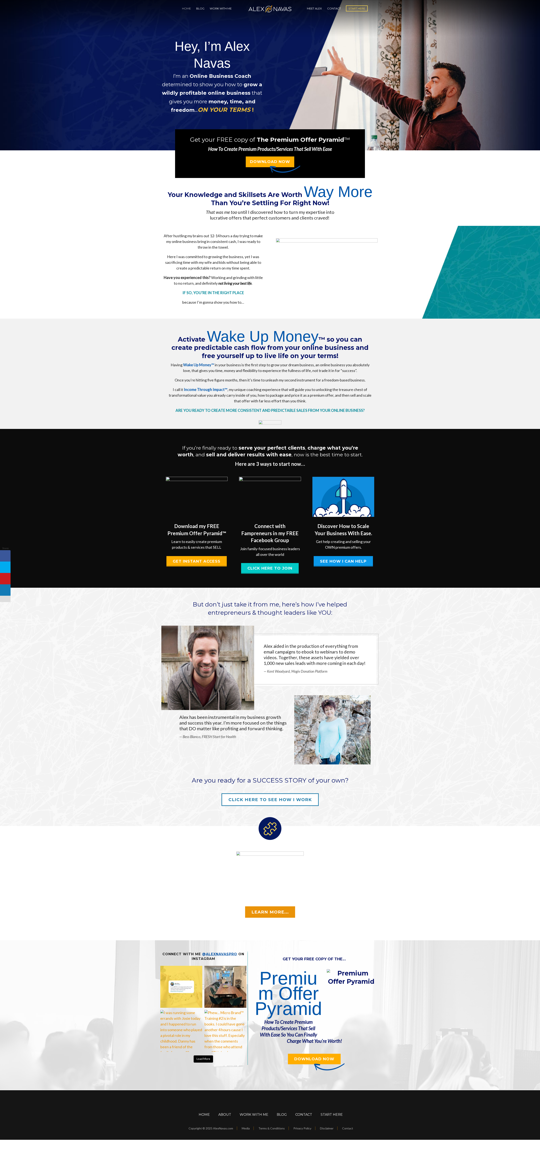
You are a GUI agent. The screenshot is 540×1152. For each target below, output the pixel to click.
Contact (334, 8)
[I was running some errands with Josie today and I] (181, 1031)
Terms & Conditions (271, 1128)
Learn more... (270, 912)
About (224, 1115)
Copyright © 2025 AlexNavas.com (211, 1128)
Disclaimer (326, 1128)
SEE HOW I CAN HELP (343, 561)
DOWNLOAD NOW (270, 161)
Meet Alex (314, 8)
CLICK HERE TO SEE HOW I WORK (270, 799)
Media (246, 1128)
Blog (200, 8)
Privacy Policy (302, 1128)
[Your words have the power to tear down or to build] (181, 987)
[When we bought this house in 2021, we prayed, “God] (225, 987)
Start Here (356, 8)
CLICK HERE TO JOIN (269, 568)
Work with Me (221, 8)
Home (186, 8)
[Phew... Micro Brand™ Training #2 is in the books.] (225, 1031)
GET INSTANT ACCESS (196, 561)
